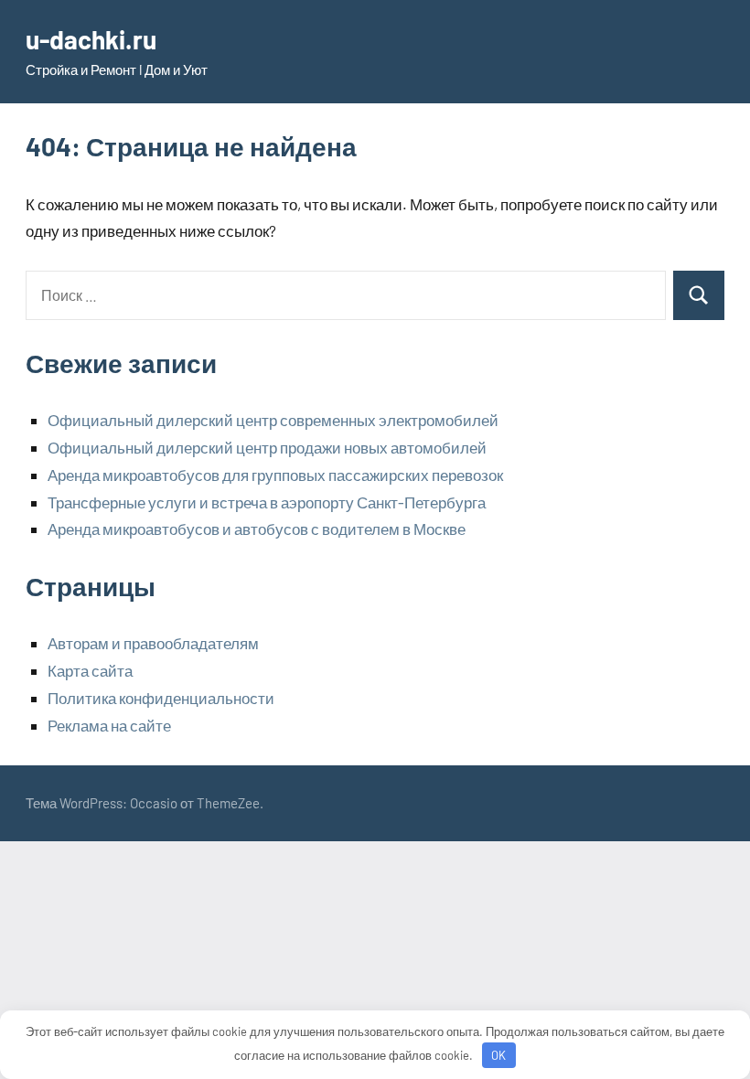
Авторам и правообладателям (153, 643)
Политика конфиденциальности (161, 698)
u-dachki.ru (91, 39)
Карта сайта (90, 670)
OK (498, 1055)
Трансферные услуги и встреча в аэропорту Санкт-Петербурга (267, 502)
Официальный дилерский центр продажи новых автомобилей (267, 447)
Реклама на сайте (109, 725)
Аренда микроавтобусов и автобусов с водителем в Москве (257, 528)
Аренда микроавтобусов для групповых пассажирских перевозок (275, 474)
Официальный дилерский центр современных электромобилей (273, 420)
